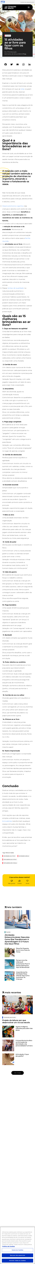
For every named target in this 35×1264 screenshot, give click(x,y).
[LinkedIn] (29, 64)
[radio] (12, 880)
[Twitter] (11, 64)
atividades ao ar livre (9, 856)
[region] (17, 1245)
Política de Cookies (8, 1246)
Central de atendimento (27, 2)
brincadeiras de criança (10, 863)
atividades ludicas (24, 856)
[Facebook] (5, 64)
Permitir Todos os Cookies (17, 1260)
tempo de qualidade (16, 288)
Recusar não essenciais (17, 1255)
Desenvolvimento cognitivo (13, 206)
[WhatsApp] (23, 64)
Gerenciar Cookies (17, 1250)
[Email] (17, 64)
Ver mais (17, 1073)
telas (22, 89)
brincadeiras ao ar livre (10, 859)
